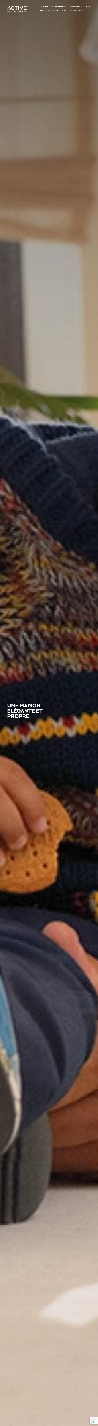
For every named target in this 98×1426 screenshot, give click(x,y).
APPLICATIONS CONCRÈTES (49, 10)
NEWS (64, 10)
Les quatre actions (59, 6)
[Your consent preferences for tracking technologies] (94, 1422)
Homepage (44, 6)
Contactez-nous (76, 10)
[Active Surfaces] (17, 8)
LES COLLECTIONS (76, 6)
